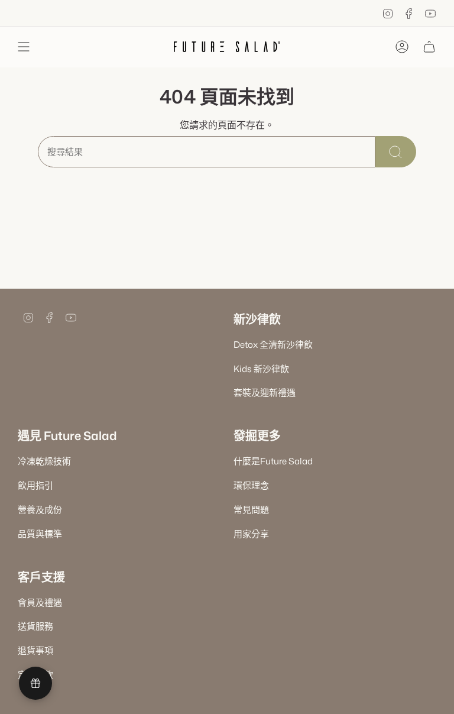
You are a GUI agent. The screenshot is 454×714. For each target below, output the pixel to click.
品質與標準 (40, 534)
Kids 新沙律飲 (261, 369)
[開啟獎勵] (35, 683)
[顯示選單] (23, 46)
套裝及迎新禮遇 (265, 392)
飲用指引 (35, 485)
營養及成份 (40, 509)
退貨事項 (35, 650)
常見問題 (251, 509)
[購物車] (429, 46)
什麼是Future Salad (273, 461)
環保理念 (251, 485)
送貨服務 (35, 626)
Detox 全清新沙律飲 (273, 344)
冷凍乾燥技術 (44, 461)
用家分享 (251, 534)
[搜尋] (395, 151)
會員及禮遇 (40, 602)
